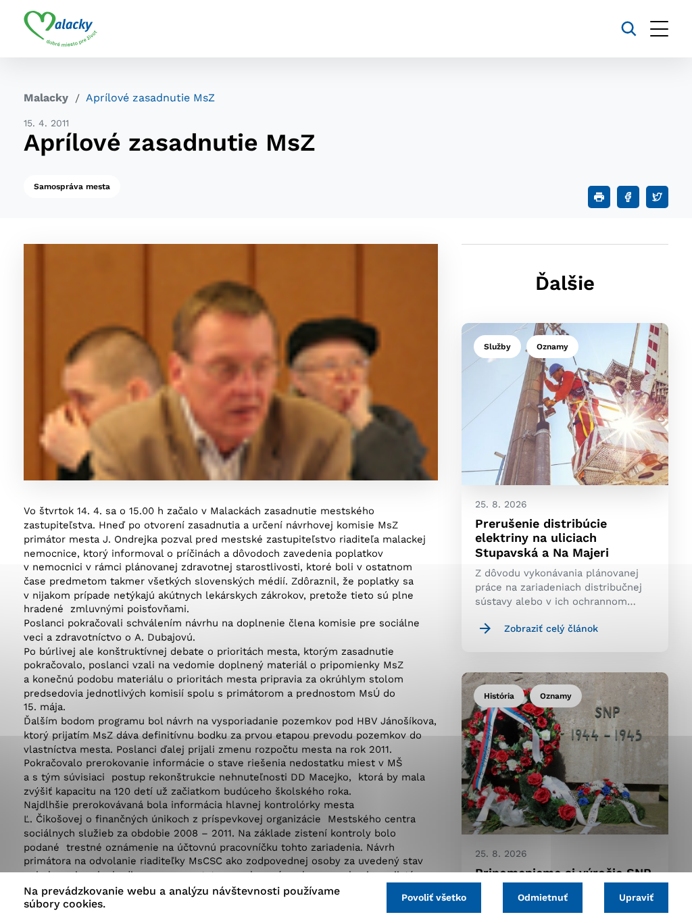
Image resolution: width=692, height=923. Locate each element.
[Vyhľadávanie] (629, 28)
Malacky (46, 97)
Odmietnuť (543, 897)
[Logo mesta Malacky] (60, 29)
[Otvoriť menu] (659, 28)
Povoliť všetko (433, 897)
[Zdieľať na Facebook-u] (628, 197)
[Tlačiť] (599, 197)
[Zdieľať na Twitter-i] (657, 197)
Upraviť (636, 897)
